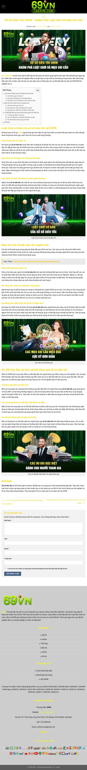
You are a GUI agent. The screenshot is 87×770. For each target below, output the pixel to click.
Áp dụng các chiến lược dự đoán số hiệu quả (21, 110)
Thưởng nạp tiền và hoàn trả (16, 115)
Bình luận (8, 520)
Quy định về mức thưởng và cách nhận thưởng (21, 100)
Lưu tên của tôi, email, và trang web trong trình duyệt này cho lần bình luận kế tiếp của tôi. (38, 569)
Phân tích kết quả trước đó (15, 105)
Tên (6, 539)
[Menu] (3, 6)
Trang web (7, 558)
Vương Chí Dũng (55, 26)
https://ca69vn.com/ (47, 712)
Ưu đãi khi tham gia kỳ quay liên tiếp (18, 119)
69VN (4, 612)
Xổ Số (43, 17)
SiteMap (43, 732)
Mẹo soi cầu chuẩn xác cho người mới (16, 103)
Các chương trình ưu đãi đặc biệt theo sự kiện (21, 117)
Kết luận (7, 122)
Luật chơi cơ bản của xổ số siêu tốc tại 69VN (18, 93)
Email (6, 549)
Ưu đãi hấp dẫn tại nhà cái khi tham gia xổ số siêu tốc (21, 113)
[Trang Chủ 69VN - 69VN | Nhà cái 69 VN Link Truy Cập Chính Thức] (43, 6)
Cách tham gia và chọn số (15, 96)
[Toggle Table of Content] (36, 90)
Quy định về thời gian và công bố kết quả (20, 98)
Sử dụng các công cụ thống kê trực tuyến (20, 108)
